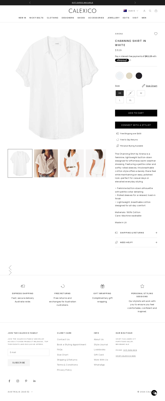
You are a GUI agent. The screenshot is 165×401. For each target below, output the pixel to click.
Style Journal (101, 344)
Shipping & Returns (67, 359)
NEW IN (22, 17)
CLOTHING (52, 17)
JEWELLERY (113, 17)
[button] (82, 267)
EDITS (126, 17)
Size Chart (62, 354)
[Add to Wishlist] (155, 33)
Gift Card (99, 354)
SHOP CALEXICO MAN (126, 356)
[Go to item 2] (46, 163)
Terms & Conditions (67, 364)
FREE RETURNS (62, 293)
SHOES (81, 17)
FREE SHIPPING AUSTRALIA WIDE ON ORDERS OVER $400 (82, 2)
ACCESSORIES (96, 17)
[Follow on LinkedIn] (34, 381)
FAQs (60, 349)
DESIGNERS (68, 17)
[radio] (119, 76)
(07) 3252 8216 (130, 350)
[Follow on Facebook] (9, 381)
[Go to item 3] (71, 163)
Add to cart (136, 113)
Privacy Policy (64, 369)
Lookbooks (99, 349)
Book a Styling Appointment (71, 344)
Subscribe (18, 362)
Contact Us (63, 339)
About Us (98, 339)
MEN (144, 17)
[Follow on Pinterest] (26, 381)
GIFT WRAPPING (102, 293)
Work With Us (101, 359)
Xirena (119, 33)
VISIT (136, 17)
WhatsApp (99, 364)
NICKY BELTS (36, 17)
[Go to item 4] (97, 163)
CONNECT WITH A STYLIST (136, 125)
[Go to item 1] (20, 163)
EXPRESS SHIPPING (23, 293)
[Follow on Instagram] (17, 381)
